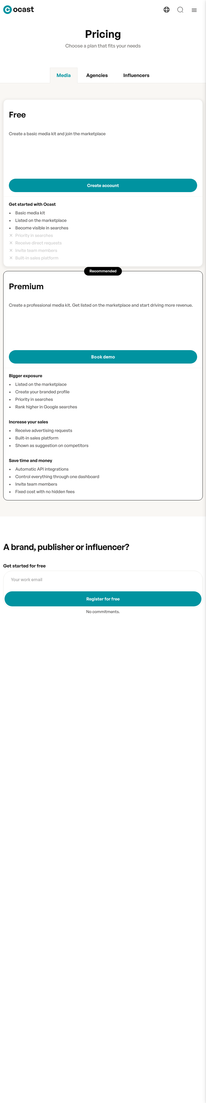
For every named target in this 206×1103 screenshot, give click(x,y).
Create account (103, 185)
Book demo (103, 357)
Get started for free (24, 566)
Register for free (103, 599)
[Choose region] (166, 9)
